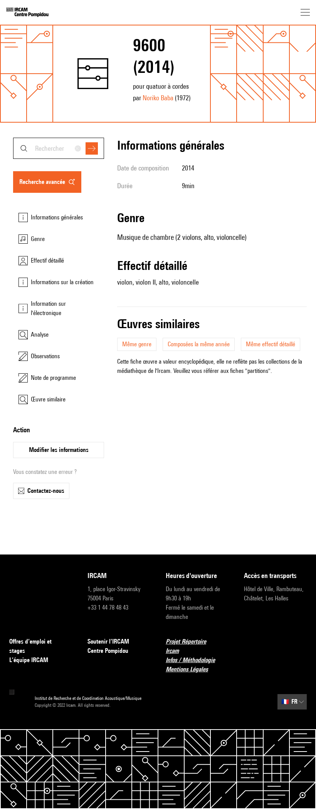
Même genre (136, 344)
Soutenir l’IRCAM (108, 641)
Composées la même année (199, 344)
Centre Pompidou (107, 650)
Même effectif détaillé (270, 344)
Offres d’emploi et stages (30, 646)
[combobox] (58, 148)
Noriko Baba (158, 98)
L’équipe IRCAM (28, 660)
